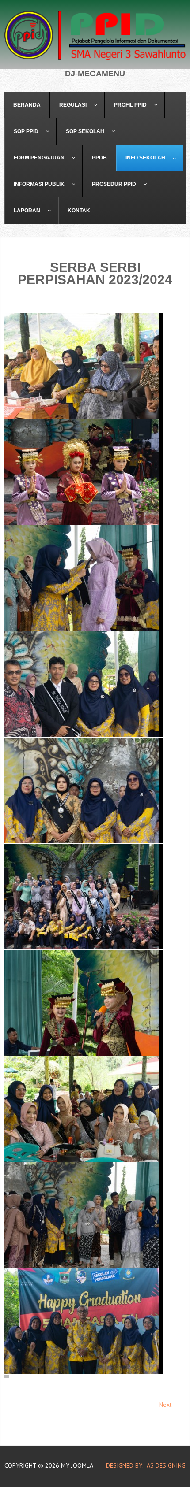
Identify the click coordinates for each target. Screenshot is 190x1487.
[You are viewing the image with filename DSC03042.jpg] (83, 472)
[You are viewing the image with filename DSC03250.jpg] (83, 790)
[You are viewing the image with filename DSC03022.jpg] (83, 366)
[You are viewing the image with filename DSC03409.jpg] (83, 1321)
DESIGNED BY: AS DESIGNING (142, 1465)
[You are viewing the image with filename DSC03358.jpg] (83, 1109)
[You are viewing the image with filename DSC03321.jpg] (83, 896)
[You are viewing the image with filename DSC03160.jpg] (83, 684)
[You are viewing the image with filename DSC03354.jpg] (83, 1003)
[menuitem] (27, 105)
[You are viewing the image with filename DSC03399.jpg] (83, 1215)
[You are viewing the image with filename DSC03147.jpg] (83, 578)
